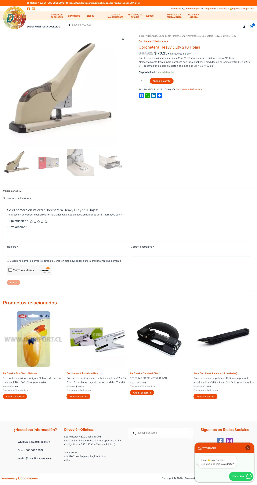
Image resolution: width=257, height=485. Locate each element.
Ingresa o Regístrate (243, 8)
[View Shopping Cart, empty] (251, 26)
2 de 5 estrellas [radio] (35, 221)
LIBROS (90, 16)
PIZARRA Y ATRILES (193, 16)
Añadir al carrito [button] (15, 396)
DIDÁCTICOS (74, 16)
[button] (123, 39)
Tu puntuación (18, 221)
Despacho (209, 8)
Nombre (12, 246)
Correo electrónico (142, 246)
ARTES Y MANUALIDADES (115, 16)
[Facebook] (220, 441)
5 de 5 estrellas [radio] (45, 221)
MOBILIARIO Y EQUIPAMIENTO (174, 16)
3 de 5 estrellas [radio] (38, 221)
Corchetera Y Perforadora (186, 36)
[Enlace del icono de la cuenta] (244, 26)
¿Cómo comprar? (192, 8)
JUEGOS (150, 16)
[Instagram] (33, 9)
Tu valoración (17, 227)
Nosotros (176, 8)
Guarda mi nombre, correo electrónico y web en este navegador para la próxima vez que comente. (66, 260)
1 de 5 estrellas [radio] (31, 221)
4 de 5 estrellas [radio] (42, 221)
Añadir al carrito (162, 80)
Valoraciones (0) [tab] (12, 190)
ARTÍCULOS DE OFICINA (135, 16)
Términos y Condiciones (19, 478)
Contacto (222, 8)
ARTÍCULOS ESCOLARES (57, 16)
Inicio (141, 36)
